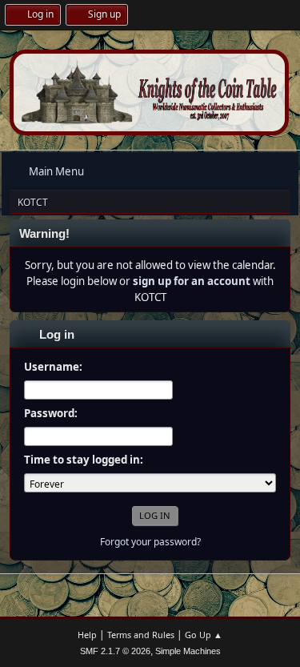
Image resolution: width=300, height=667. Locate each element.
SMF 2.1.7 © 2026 (115, 651)
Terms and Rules (140, 635)
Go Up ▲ (203, 635)
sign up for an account (191, 281)
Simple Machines (188, 651)
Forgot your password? (150, 541)
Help (87, 635)
